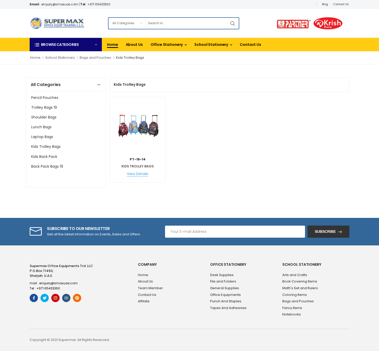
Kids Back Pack (44, 156)
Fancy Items (292, 307)
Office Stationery (167, 44)
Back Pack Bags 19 (47, 166)
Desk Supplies (222, 274)
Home (112, 44)
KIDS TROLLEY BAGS (137, 166)
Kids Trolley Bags (130, 57)
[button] (66, 44)
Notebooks (291, 314)
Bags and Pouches (95, 57)
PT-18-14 (138, 159)
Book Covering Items (299, 281)
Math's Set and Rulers (300, 288)
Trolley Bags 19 (44, 107)
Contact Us (341, 4)
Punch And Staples (225, 301)
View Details (137, 173)
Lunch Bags (41, 127)
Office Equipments (225, 294)
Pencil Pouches (44, 97)
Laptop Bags (42, 136)
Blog (325, 4)
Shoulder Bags (43, 117)
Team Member (150, 288)
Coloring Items (294, 294)
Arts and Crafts (294, 274)
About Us (134, 44)
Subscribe (325, 231)
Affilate (144, 301)
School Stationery (211, 44)
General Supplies (224, 288)
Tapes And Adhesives (228, 307)
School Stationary (60, 57)
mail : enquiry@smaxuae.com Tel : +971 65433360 (54, 285)
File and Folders (223, 281)
